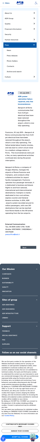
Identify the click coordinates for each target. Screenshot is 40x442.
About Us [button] (8, 13)
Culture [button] (8, 77)
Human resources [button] (11, 40)
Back (24, 248)
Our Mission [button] (8, 269)
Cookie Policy (9, 415)
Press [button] (7, 45)
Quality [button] (7, 24)
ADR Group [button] (9, 18)
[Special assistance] (36, 3)
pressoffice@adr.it (12, 234)
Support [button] (6, 326)
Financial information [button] (13, 29)
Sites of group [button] (9, 299)
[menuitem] (6, 274)
